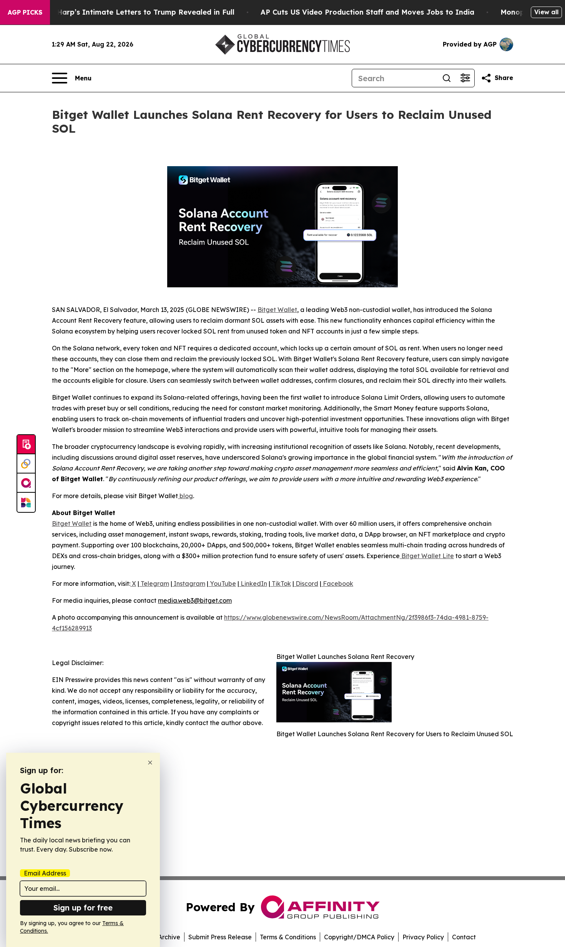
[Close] (150, 762)
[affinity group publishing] (26, 483)
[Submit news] (26, 444)
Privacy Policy (423, 937)
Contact (464, 937)
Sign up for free (83, 907)
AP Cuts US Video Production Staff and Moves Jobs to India (367, 12)
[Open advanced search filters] (465, 78)
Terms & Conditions (288, 937)
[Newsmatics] (26, 502)
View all (546, 12)
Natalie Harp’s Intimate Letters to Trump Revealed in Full (131, 12)
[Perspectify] (26, 464)
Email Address (45, 873)
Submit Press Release (220, 937)
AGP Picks (25, 12)
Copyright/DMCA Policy (359, 937)
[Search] (446, 78)
